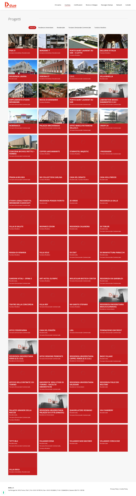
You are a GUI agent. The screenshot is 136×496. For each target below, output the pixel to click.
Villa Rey (44, 304)
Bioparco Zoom (47, 226)
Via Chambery (106, 410)
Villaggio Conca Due (110, 441)
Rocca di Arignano (49, 100)
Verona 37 (44, 76)
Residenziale (61, 27)
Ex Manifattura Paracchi (112, 252)
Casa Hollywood (108, 177)
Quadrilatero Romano (81, 410)
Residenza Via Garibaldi (111, 278)
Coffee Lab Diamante (50, 151)
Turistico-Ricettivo (100, 27)
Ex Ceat (73, 252)
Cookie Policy (124, 489)
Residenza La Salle (109, 201)
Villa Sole (44, 252)
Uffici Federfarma (18, 330)
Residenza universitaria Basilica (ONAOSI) (112, 305)
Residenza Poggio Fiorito (52, 201)
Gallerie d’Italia (108, 50)
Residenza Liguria (17, 76)
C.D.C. (72, 76)
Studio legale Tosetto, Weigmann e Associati (20, 202)
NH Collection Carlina (51, 177)
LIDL (72, 330)
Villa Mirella (106, 76)
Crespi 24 (104, 125)
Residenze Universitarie (45, 27)
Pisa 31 (12, 50)
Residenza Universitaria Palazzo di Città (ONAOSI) (52, 411)
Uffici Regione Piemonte (51, 356)
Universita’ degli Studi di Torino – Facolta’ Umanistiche (52, 384)
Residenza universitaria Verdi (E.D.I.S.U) (21, 357)
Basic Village (106, 356)
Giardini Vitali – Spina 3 (20, 278)
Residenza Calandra (80, 226)
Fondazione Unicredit (111, 330)
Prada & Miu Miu (17, 177)
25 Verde (74, 201)
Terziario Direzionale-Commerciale (79, 27)
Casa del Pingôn (47, 330)
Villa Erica (14, 469)
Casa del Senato (77, 177)
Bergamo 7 (45, 50)
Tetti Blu (13, 441)
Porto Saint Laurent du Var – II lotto (81, 51)
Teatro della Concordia (21, 304)
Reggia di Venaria (17, 252)
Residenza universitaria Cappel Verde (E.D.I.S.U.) (81, 357)
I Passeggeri (105, 151)
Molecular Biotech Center (83, 278)
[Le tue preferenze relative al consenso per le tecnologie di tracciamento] (3, 492)
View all (32, 27)
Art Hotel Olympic (49, 278)
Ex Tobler (104, 226)
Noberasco (14, 125)
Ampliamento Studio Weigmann (19, 101)
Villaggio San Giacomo (81, 441)
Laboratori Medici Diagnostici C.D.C (109, 101)
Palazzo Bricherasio (50, 125)
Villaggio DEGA (47, 441)
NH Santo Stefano (79, 304)
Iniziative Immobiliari (15, 53)
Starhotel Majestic (79, 151)
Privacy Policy (114, 489)
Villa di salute (16, 226)
